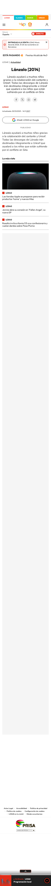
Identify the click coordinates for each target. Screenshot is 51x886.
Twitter (22, 99)
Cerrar (46, 42)
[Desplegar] (25, 871)
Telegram (34, 99)
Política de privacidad (38, 808)
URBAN (42, 18)
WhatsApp (28, 99)
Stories (42, 748)
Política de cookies (14, 811)
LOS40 (7, 18)
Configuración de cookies (34, 811)
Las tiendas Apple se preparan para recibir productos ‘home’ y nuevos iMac (23, 197)
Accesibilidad (21, 808)
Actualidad (16, 62)
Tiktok (14, 748)
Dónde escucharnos (34, 814)
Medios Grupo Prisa (25, 830)
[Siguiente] (46, 55)
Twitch (37, 748)
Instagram (8, 748)
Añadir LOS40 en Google (28, 120)
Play (47, 880)
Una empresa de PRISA (25, 823)
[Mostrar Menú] (4, 24)
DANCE (30, 18)
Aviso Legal (8, 808)
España (6, 34)
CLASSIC (19, 18)
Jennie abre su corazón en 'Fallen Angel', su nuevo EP (23, 211)
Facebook (16, 99)
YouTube (20, 748)
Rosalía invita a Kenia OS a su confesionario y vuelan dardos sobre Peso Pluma (24, 224)
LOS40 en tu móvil (16, 814)
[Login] (47, 24)
